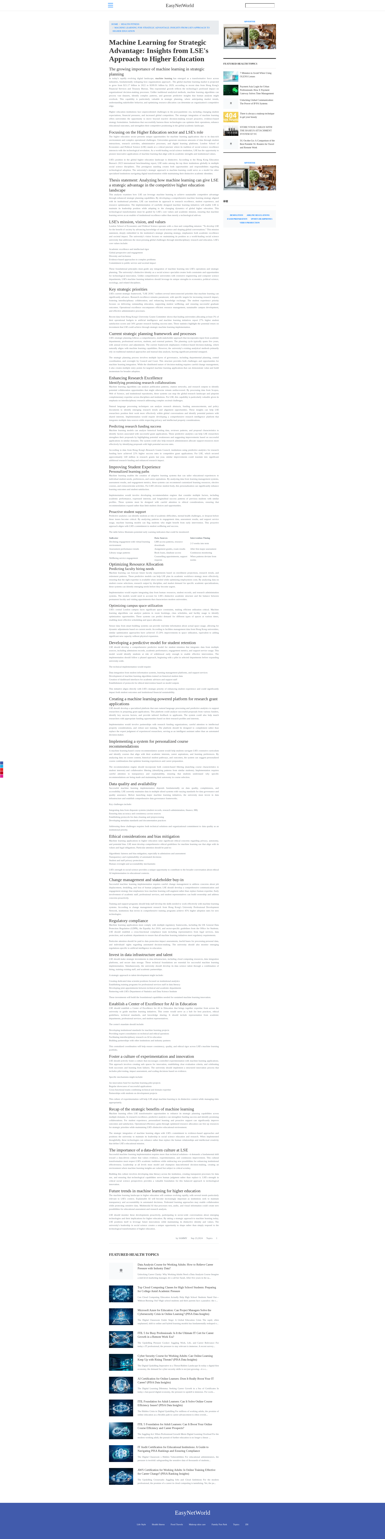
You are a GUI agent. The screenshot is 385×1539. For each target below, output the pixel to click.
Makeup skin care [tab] (197, 1524)
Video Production (250, 223)
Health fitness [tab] (158, 1524)
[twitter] (1, 766)
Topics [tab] (236, 1524)
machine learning (163, 78)
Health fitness (130, 24)
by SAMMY (181, 1238)
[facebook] (1, 763)
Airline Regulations (258, 215)
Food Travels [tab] (177, 1524)
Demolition (236, 215)
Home (114, 24)
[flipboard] (1, 769)
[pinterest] (1, 773)
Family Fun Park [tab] (219, 1524)
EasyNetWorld (180, 5)
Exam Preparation (237, 219)
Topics (209, 1238)
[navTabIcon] (110, 5)
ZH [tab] (246, 1524)
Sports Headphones (261, 219)
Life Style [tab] (141, 1524)
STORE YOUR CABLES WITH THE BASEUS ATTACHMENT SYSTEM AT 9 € (256, 130)
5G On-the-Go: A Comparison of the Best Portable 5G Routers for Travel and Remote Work (257, 144)
